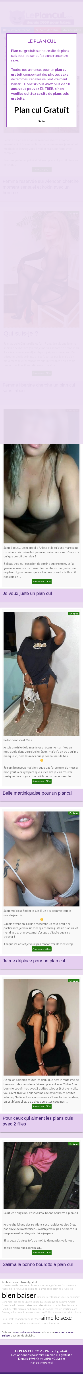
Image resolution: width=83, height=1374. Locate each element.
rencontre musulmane (27, 1332)
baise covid (62, 1301)
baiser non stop (35, 1305)
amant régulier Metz (29, 1318)
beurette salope (31, 1301)
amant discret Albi (65, 1312)
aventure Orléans (44, 1312)
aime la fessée (16, 1305)
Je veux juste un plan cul (27, 593)
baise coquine (47, 1301)
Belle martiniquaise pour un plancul (37, 793)
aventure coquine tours (15, 1323)
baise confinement (23, 1312)
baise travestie (10, 1285)
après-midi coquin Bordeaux (43, 1323)
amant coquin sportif (58, 1308)
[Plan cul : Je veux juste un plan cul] (41, 477)
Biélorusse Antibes (55, 1305)
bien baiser (19, 1295)
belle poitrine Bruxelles (59, 1288)
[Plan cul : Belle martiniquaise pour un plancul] (41, 675)
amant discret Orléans (49, 1296)
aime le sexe (56, 1317)
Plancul (48, 1362)
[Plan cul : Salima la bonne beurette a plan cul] (41, 1176)
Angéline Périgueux (13, 1288)
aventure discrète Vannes (33, 1285)
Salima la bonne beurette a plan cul (38, 1264)
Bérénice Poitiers (11, 1301)
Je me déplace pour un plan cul (34, 960)
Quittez (41, 121)
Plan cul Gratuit (41, 109)
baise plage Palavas (35, 1288)
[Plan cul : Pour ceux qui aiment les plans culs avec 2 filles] (41, 1028)
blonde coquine (38, 1308)
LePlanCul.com (54, 1358)
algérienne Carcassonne (62, 1285)
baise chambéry (70, 1296)
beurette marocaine (18, 1308)
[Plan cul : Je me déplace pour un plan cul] (41, 860)
